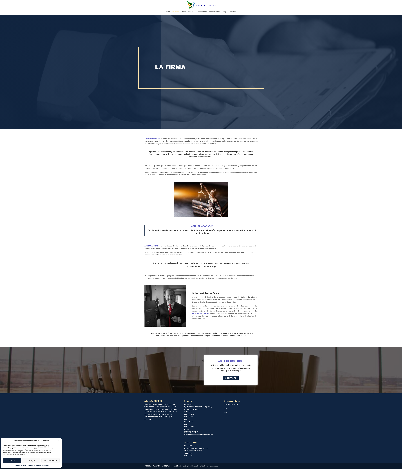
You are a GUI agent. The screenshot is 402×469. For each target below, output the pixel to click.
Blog (224, 12)
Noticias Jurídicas (231, 404)
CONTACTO (230, 378)
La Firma (175, 12)
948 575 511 (188, 417)
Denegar (31, 460)
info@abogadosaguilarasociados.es (198, 434)
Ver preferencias (50, 460)
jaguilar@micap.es (191, 432)
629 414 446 (189, 422)
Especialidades (187, 12)
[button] (58, 441)
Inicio (168, 12)
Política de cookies (20, 465)
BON (225, 408)
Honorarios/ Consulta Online (209, 12)
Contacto (232, 12)
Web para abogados (210, 466)
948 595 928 (189, 414)
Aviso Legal (45, 465)
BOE (225, 412)
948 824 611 (188, 456)
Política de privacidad (34, 465)
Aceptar (12, 460)
